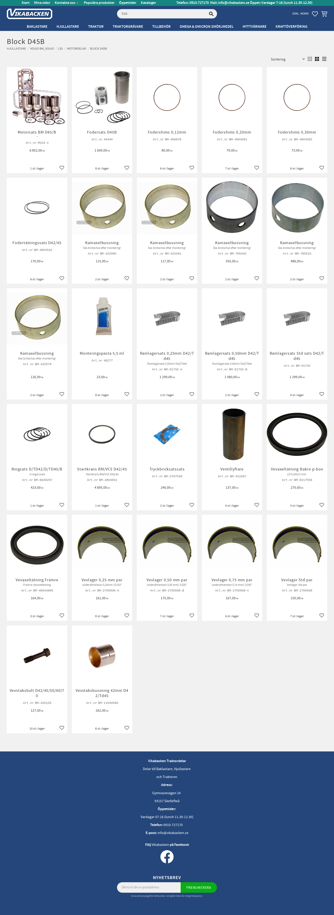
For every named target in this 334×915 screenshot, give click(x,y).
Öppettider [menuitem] (127, 2)
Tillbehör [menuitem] (161, 26)
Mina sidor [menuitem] (42, 2)
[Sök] (211, 14)
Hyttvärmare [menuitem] (255, 26)
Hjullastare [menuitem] (68, 26)
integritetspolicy (193, 896)
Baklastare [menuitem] (37, 26)
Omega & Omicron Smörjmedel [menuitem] (207, 26)
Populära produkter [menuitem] (99, 2)
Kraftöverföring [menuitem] (291, 26)
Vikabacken (160, 844)
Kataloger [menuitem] (148, 2)
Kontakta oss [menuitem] (65, 2)
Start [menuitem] (26, 2)
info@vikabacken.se (233, 2)
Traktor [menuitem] (96, 26)
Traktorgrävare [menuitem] (128, 26)
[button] (315, 14)
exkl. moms (300, 13)
